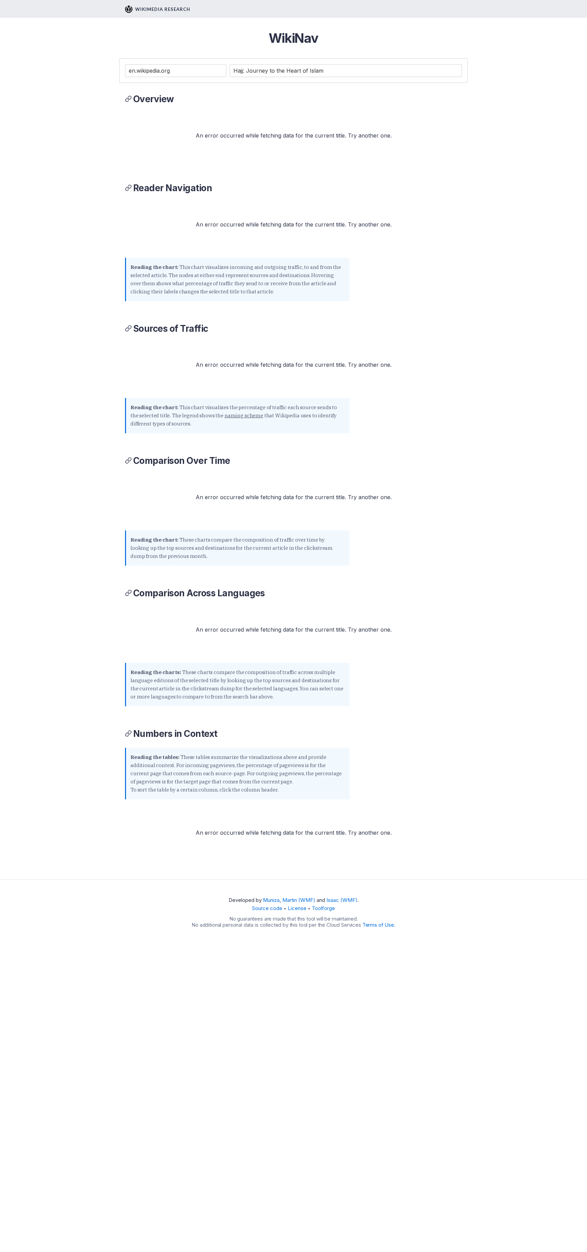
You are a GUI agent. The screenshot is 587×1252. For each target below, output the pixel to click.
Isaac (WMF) (341, 900)
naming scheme (244, 415)
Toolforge (323, 908)
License (297, 908)
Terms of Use (378, 925)
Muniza (271, 900)
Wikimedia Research (162, 9)
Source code (267, 908)
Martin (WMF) (298, 900)
